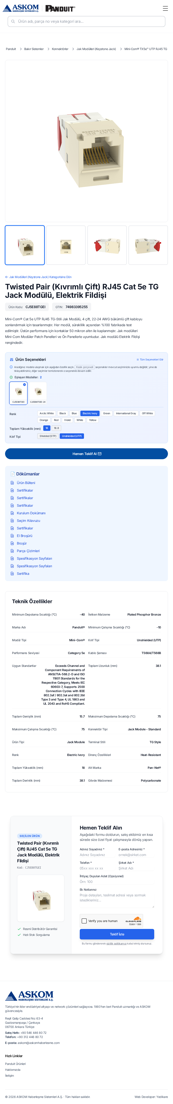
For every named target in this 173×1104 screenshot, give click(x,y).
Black (62, 413)
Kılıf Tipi (15, 436)
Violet (67, 420)
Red (56, 420)
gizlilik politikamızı (116, 943)
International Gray (126, 413)
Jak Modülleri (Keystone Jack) (96, 49)
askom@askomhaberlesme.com (38, 1043)
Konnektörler (60, 49)
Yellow (92, 420)
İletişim (9, 1075)
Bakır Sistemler (33, 49)
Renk (12, 414)
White (80, 420)
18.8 (56, 428)
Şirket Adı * (126, 862)
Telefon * (86, 862)
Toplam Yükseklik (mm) (25, 428)
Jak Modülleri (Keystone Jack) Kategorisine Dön (40, 277)
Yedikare (162, 1097)
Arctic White (47, 413)
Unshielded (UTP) (72, 436)
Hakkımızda (12, 1069)
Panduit (11, 49)
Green (106, 413)
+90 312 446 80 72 (30, 1037)
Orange (44, 420)
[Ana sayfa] (39, 8)
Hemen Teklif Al (85, 454)
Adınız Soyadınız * (92, 849)
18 (47, 428)
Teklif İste (117, 934)
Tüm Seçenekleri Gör (152, 359)
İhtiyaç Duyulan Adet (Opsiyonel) (102, 876)
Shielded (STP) (48, 436)
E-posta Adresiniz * (132, 849)
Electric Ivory (90, 413)
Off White (147, 413)
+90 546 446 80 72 (33, 1032)
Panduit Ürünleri (15, 1064)
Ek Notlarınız (88, 889)
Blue (74, 413)
